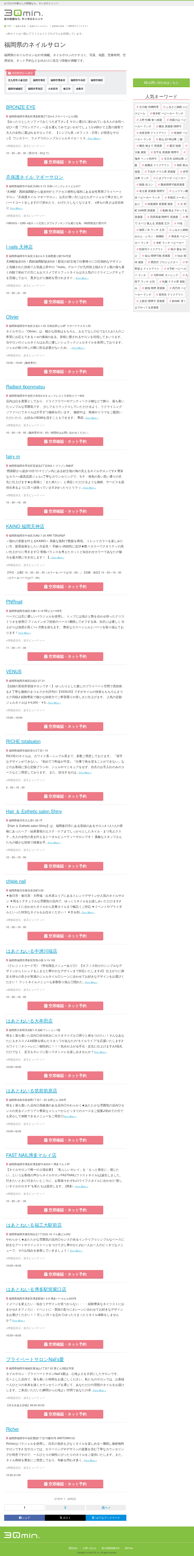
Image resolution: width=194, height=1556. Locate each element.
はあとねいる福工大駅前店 (34, 1224)
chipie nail (16, 881)
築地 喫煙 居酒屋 (155, 288)
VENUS (14, 671)
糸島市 (79, 88)
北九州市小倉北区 (18, 80)
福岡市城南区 (15, 88)
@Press (129, 1548)
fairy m (13, 456)
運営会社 (73, 1548)
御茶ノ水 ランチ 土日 (152, 230)
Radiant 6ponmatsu (25, 386)
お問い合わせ (89, 1548)
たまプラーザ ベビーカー (171, 178)
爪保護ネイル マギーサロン (34, 176)
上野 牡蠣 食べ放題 (150, 120)
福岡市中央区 (78, 80)
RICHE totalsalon (23, 741)
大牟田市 (53, 88)
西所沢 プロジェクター (164, 262)
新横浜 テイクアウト (157, 165)
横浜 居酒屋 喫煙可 (170, 126)
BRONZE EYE (20, 107)
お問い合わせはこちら (162, 82)
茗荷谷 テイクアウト (171, 294)
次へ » (106, 1507)
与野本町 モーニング (165, 275)
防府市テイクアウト (151, 249)
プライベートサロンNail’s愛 (35, 1359)
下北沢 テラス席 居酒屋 (161, 171)
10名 (180, 223)
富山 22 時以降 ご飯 (171, 139)
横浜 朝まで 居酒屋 (150, 145)
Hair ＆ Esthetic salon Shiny (34, 811)
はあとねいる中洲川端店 (31, 950)
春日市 (67, 88)
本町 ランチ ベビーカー (170, 242)
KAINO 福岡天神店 (25, 526)
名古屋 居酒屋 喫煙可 (152, 191)
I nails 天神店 (19, 246)
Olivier (12, 316)
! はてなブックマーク (107, 1517)
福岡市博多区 (58, 80)
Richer (12, 1428)
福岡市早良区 (35, 88)
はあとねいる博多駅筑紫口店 (36, 1289)
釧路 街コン (146, 184)
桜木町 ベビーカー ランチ (168, 113)
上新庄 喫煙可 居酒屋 (152, 301)
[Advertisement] (161, 49)
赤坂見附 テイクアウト (153, 133)
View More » (94, 138)
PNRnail (14, 601)
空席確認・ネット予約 (67, 161)
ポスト (67, 1517)
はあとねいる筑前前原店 (31, 1090)
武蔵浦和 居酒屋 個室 (160, 204)
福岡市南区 (97, 80)
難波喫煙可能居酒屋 (173, 184)
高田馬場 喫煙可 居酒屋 (164, 217)
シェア (26, 1517)
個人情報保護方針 (111, 1548)
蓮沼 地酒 (175, 145)
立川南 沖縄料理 (149, 107)
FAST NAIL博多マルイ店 (31, 1154)
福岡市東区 (39, 80)
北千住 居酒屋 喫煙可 (166, 152)
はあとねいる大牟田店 (29, 1020)
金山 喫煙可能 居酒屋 (157, 255)
